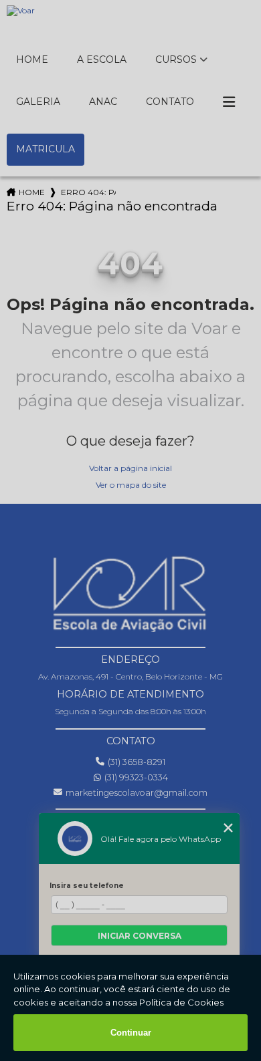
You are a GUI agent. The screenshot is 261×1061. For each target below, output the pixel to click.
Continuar (130, 1033)
